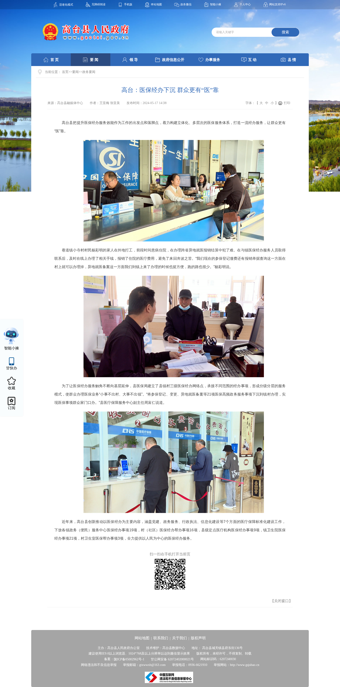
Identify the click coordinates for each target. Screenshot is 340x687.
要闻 (75, 72)
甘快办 (11, 368)
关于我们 (179, 638)
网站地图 (142, 638)
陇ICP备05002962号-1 (129, 659)
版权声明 (198, 638)
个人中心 (245, 4)
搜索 (285, 32)
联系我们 (160, 638)
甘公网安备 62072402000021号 (172, 659)
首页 (65, 72)
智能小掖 (215, 4)
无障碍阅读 (98, 4)
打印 (287, 103)
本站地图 (156, 4)
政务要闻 (88, 72)
